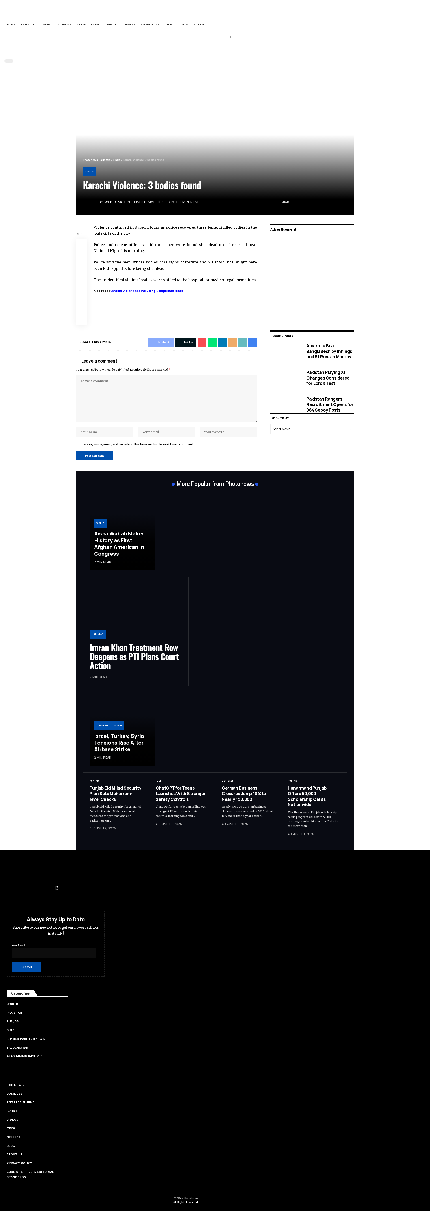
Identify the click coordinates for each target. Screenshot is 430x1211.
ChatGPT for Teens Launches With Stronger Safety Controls (181, 793)
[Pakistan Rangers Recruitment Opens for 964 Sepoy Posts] (285, 404)
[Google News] (217, 37)
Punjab (94, 781)
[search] (214, 51)
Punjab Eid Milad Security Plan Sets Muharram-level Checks (115, 793)
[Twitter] (203, 37)
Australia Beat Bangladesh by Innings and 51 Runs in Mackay (329, 351)
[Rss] (231, 37)
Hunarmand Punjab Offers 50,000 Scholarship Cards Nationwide (307, 796)
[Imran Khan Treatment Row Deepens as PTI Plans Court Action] (136, 611)
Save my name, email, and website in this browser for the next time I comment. (138, 444)
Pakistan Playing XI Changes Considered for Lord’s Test (328, 377)
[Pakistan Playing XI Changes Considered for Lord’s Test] (285, 378)
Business (228, 781)
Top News (102, 725)
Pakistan (98, 634)
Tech (159, 781)
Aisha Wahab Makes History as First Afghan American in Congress (119, 543)
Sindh (89, 171)
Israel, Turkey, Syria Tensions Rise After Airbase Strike (119, 742)
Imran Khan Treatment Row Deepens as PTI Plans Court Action (134, 656)
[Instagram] (224, 37)
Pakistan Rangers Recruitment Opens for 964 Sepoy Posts (329, 404)
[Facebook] (196, 37)
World (100, 523)
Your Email (18, 945)
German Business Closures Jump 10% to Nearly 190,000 (244, 793)
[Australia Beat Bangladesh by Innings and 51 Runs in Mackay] (285, 351)
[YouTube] (210, 37)
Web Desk (113, 201)
